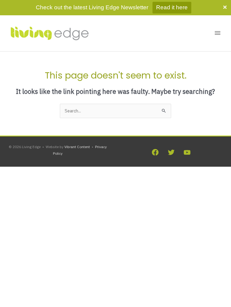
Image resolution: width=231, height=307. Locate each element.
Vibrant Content (77, 147)
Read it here (172, 7)
